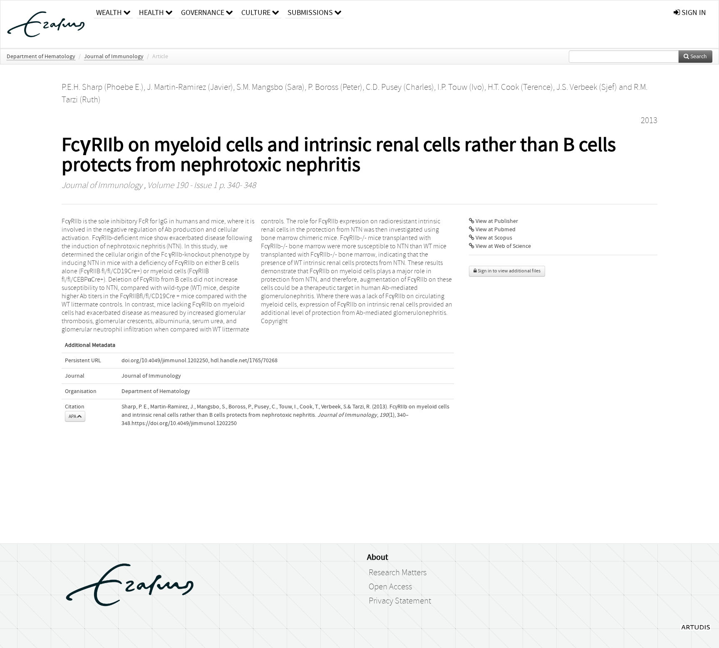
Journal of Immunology (114, 56)
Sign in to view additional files (508, 271)
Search (698, 56)
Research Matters (397, 573)
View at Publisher (496, 221)
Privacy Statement (400, 601)
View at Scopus (493, 238)
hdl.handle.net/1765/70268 (244, 360)
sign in (693, 12)
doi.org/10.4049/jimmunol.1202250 (164, 360)
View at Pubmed (495, 229)
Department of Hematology (41, 56)
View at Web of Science (502, 246)
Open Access (390, 587)
